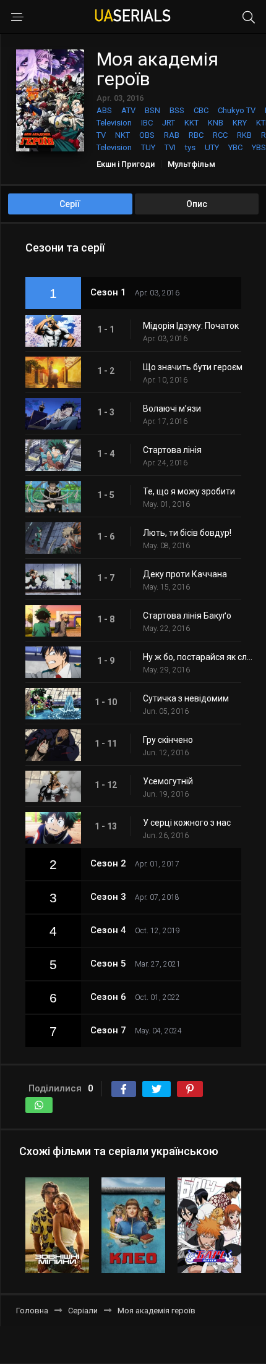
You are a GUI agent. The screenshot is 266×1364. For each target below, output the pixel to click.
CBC (201, 110)
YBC (235, 147)
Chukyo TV (236, 110)
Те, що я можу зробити (189, 491)
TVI (170, 147)
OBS (147, 135)
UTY (212, 147)
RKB (244, 135)
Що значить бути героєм (192, 367)
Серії (69, 204)
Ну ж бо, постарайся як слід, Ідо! (198, 657)
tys (190, 147)
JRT (168, 122)
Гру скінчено (168, 740)
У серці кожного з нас (187, 823)
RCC (220, 135)
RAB (171, 135)
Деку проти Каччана (185, 574)
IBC (147, 122)
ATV (128, 110)
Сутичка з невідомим (186, 698)
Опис (196, 204)
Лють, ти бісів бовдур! (187, 533)
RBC (196, 135)
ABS (104, 110)
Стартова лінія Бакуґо (187, 616)
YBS (259, 147)
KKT (191, 122)
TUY (148, 147)
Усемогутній (168, 781)
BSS (176, 110)
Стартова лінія (172, 450)
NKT (122, 135)
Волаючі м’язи (172, 408)
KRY (240, 122)
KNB (215, 122)
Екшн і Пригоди (126, 164)
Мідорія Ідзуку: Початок (191, 326)
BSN (152, 110)
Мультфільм (191, 164)
